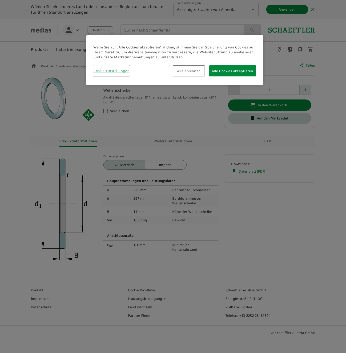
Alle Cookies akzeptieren (232, 71)
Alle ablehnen (189, 71)
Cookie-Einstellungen (111, 70)
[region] (174, 60)
